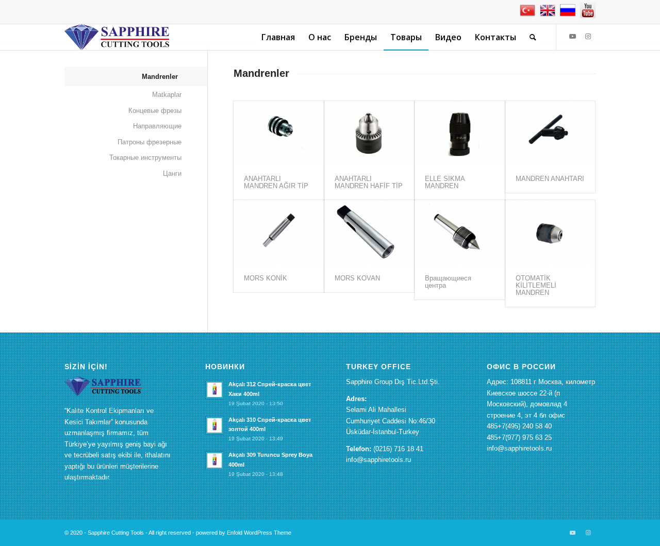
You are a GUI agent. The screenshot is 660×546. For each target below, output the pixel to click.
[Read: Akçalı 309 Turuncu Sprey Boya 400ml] (214, 460)
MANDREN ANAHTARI (550, 179)
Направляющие (157, 126)
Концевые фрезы (155, 110)
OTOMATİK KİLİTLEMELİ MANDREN (536, 285)
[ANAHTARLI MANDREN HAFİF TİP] (369, 133)
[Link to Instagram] (588, 36)
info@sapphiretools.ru (378, 460)
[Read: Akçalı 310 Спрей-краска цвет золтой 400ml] (214, 425)
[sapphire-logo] (116, 37)
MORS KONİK (265, 278)
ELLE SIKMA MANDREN (445, 182)
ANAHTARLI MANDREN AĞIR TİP (276, 182)
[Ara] (533, 37)
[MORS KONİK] (278, 232)
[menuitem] (278, 37)
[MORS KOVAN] (369, 232)
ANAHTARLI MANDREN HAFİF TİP (369, 182)
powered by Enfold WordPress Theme (243, 533)
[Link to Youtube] (572, 36)
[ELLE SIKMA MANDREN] (459, 133)
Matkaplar (167, 94)
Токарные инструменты (145, 157)
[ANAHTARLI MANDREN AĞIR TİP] (278, 133)
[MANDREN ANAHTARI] (550, 133)
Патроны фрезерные (150, 142)
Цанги (172, 173)
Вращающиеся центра (448, 281)
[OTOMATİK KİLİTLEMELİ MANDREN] (550, 232)
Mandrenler (160, 76)
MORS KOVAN (357, 278)
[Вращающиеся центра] (459, 232)
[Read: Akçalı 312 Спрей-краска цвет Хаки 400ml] (214, 389)
